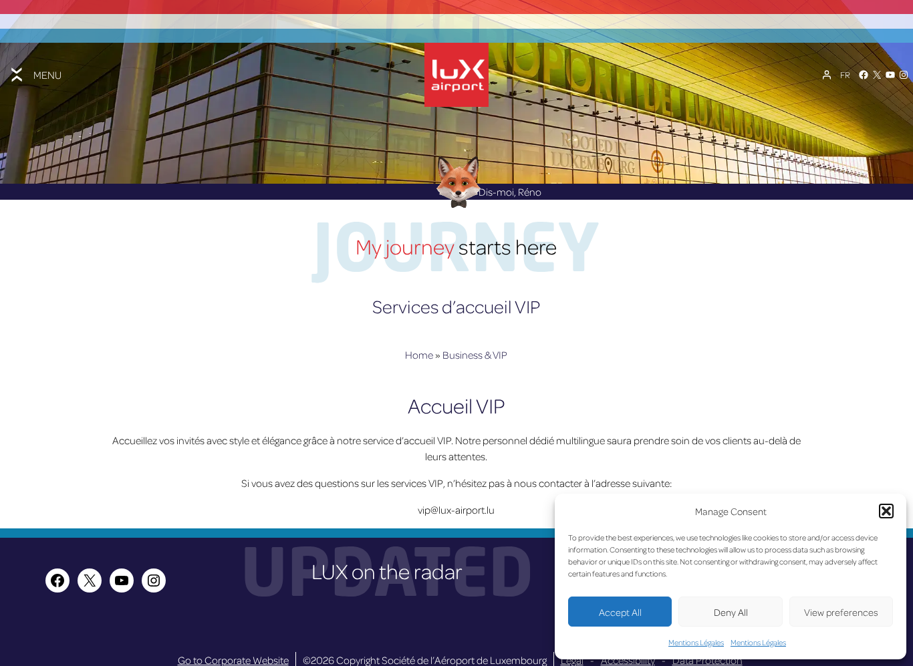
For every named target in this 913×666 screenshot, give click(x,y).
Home (419, 354)
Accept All (620, 612)
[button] (886, 511)
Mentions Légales (696, 642)
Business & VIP (474, 354)
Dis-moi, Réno (510, 191)
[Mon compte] (826, 74)
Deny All (731, 612)
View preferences (841, 612)
